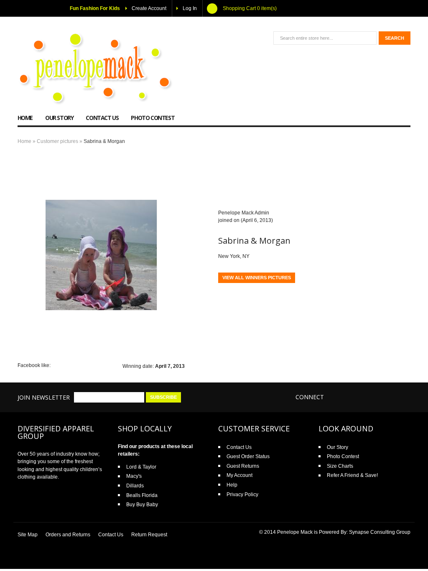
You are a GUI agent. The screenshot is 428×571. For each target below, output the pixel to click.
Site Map (28, 535)
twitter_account (352, 396)
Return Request (149, 535)
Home (24, 141)
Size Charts (340, 466)
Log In (190, 8)
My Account (239, 475)
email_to (369, 396)
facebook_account (336, 396)
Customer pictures (57, 141)
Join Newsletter (44, 397)
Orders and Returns (68, 535)
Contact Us (239, 447)
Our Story (337, 447)
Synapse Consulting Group (379, 532)
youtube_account (386, 396)
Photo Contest (343, 456)
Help (232, 485)
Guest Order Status (248, 456)
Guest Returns (243, 466)
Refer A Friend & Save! (352, 475)
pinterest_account (403, 396)
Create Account (149, 8)
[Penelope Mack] (96, 68)
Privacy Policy (242, 494)
